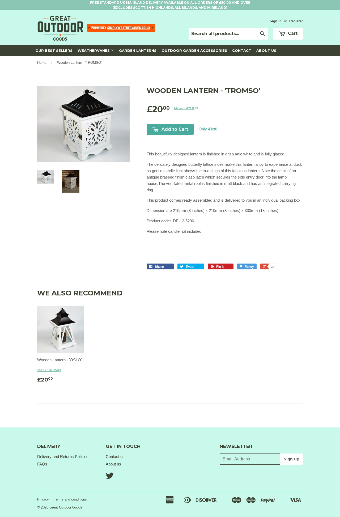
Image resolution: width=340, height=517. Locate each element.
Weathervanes (94, 50)
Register (296, 21)
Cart (292, 33)
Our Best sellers (54, 50)
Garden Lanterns (137, 50)
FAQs (42, 464)
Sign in (276, 21)
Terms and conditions (70, 499)
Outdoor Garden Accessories (194, 50)
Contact (241, 50)
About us (113, 464)
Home (41, 63)
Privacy (43, 499)
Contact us (115, 456)
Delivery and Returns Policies (62, 456)
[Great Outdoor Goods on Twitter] (110, 477)
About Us (266, 50)
